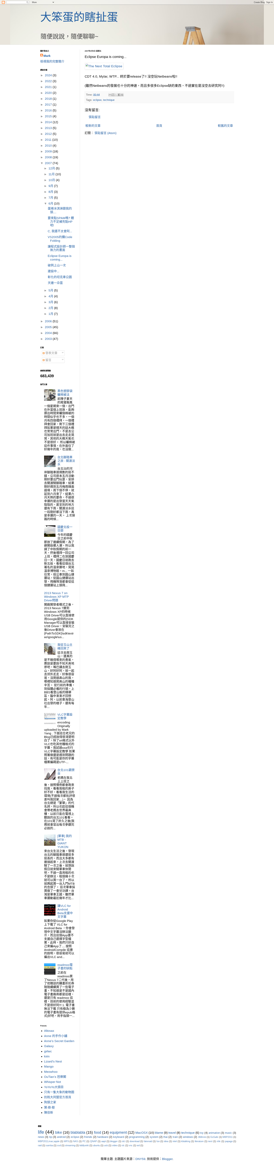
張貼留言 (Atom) (105, 133)
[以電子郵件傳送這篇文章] (110, 94)
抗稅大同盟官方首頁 (57, 1097)
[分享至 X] (116, 94)
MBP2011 (227, 1137)
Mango (49, 1066)
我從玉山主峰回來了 (64, 646)
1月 (51, 313)
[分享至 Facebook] (119, 94)
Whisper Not (52, 1082)
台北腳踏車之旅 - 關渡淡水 (66, 461)
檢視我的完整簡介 (52, 61)
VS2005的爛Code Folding (60, 238)
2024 (49, 75)
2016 (49, 110)
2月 (51, 308)
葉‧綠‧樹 (49, 1107)
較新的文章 (93, 125)
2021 (49, 87)
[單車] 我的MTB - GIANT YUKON (64, 841)
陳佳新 (48, 1112)
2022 (49, 81)
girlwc (48, 1051)
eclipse (97, 99)
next (210, 1141)
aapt (103, 1141)
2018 (49, 98)
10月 (52, 180)
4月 (51, 296)
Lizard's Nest (53, 1061)
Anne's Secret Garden (59, 1041)
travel (172, 1132)
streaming (70, 1145)
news (41, 1136)
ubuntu (96, 1145)
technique (108, 99)
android (61, 1136)
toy (202, 1132)
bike (58, 1132)
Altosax (49, 1030)
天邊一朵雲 (55, 283)
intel (175, 1141)
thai (165, 1136)
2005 (49, 327)
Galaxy (49, 1046)
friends (88, 1136)
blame (159, 1132)
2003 (49, 338)
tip (50, 1136)
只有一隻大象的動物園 (59, 1092)
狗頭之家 (50, 1102)
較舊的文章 (225, 125)
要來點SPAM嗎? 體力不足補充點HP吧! (61, 221)
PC (84, 1141)
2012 (49, 134)
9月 (51, 186)
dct (123, 1141)
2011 (48, 139)
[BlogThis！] (113, 94)
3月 (51, 302)
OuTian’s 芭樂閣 (55, 1076)
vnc (131, 1145)
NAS (75, 1141)
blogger (114, 1141)
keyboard (118, 1136)
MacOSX (141, 1132)
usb (106, 1145)
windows (188, 1136)
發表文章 (51, 353)
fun (158, 1141)
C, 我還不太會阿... (60, 231)
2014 (49, 122)
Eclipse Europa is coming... (60, 257)
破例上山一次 (57, 265)
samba (49, 1145)
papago (229, 1141)
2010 (49, 145)
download (135, 1141)
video (114, 1145)
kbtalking (185, 1141)
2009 (49, 151)
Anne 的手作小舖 (55, 1036)
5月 (51, 290)
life (41, 1132)
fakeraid (148, 1141)
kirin (47, 1056)
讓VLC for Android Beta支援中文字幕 (65, 911)
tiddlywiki (84, 1145)
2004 (49, 333)
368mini (202, 1137)
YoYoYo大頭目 (54, 1087)
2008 (49, 157)
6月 (51, 203)
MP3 (66, 1141)
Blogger (167, 1159)
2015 (49, 116)
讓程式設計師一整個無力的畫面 (61, 248)
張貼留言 (95, 117)
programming (137, 1136)
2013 (49, 128)
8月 (51, 191)
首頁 (159, 125)
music (228, 1132)
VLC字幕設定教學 (64, 716)
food (97, 1132)
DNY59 (140, 1159)
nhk (219, 1141)
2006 (49, 321)
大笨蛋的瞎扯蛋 (79, 17)
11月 (52, 174)
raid (40, 1145)
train (175, 1136)
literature (199, 1141)
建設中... (53, 271)
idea (166, 1141)
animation (214, 1132)
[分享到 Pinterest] (122, 94)
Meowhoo (51, 1071)
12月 (52, 168)
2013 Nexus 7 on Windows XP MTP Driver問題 (56, 596)
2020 (49, 93)
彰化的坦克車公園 (60, 277)
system (154, 1136)
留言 (48, 360)
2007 (49, 163)
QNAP (93, 1141)
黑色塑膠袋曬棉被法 (64, 392)
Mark (47, 55)
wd (138, 1145)
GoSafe (214, 1137)
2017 (49, 104)
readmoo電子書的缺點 (65, 966)
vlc (123, 1145)
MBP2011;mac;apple (48, 1141)
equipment (118, 1132)
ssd (59, 1145)
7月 (51, 197)
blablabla (78, 1132)
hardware (102, 1136)
